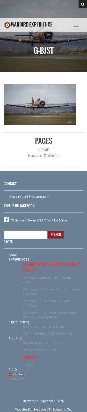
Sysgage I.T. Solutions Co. (52, 409)
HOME (43, 149)
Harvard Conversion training (43, 326)
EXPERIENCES (18, 259)
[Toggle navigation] (76, 25)
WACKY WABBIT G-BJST (41, 350)
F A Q (12, 369)
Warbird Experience (31, 24)
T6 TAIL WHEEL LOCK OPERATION (48, 334)
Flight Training (18, 322)
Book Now (16, 379)
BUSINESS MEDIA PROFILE (42, 343)
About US (15, 338)
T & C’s (28, 365)
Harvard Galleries (43, 155)
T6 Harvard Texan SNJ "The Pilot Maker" (39, 220)
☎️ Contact (16, 374)
